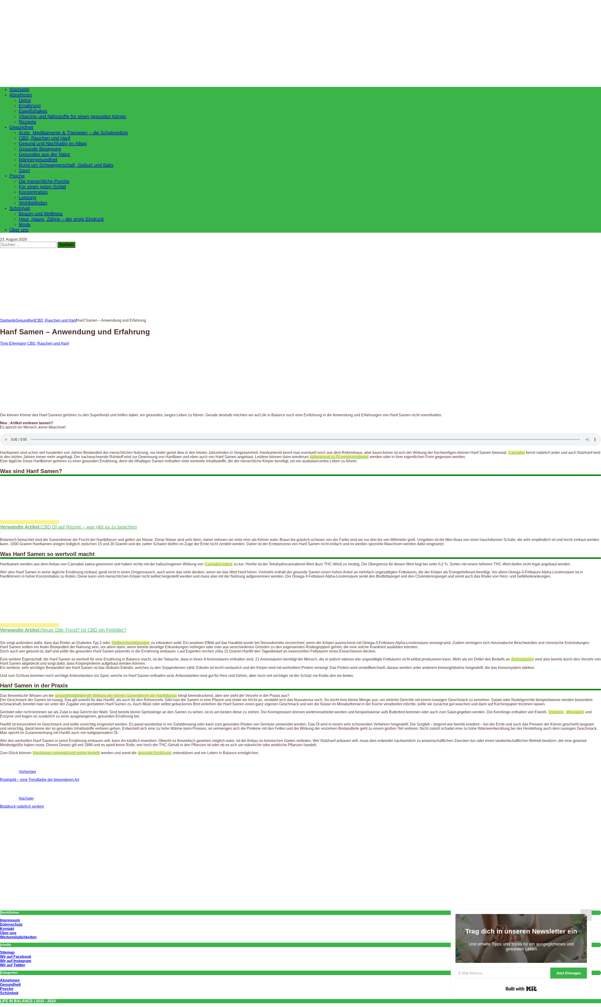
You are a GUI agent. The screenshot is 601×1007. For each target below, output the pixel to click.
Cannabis (517, 453)
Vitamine (556, 712)
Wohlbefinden (33, 202)
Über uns (18, 229)
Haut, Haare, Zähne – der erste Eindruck (61, 219)
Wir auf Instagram (15, 961)
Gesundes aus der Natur (44, 154)
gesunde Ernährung (154, 753)
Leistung (27, 197)
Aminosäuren (522, 659)
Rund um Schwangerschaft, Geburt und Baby (66, 165)
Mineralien (575, 712)
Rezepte (27, 121)
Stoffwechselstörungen (131, 643)
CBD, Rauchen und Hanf (44, 138)
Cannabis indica (218, 564)
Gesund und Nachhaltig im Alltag (53, 143)
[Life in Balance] (176, 80)
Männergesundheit (38, 159)
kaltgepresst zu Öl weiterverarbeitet (339, 457)
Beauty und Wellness (41, 213)
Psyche (17, 175)
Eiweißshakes (33, 111)
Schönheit (19, 208)
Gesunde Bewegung (40, 148)
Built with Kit (521, 988)
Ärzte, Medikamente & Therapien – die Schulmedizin (73, 132)
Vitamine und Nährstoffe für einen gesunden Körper (72, 116)
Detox (25, 100)
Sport (24, 170)
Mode (25, 224)
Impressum (10, 920)
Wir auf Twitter (12, 965)
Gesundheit (21, 127)
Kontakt (7, 929)
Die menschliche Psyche (44, 181)
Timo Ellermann (13, 343)
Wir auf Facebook (15, 957)
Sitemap (7, 952)
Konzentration (33, 192)
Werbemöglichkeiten (18, 937)
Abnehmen (20, 94)
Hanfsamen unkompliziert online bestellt (66, 753)
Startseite (19, 89)
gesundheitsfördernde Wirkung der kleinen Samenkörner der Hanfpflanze (116, 696)
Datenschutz (11, 924)
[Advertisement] (300, 290)
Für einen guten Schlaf (42, 186)
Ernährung (30, 105)
